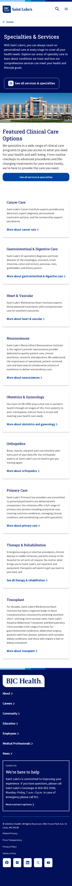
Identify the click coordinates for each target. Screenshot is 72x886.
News (6, 753)
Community (10, 713)
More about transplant (21, 651)
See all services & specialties (35, 83)
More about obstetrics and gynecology (31, 424)
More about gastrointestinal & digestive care (35, 276)
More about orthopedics (22, 471)
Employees (9, 733)
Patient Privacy (10, 833)
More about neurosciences (23, 377)
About (6, 693)
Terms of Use (9, 853)
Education (9, 723)
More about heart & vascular (24, 319)
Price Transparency (12, 840)
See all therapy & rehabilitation (26, 580)
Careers (7, 703)
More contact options (19, 804)
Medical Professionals (16, 743)
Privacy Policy (10, 846)
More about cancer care (21, 229)
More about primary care (22, 525)
